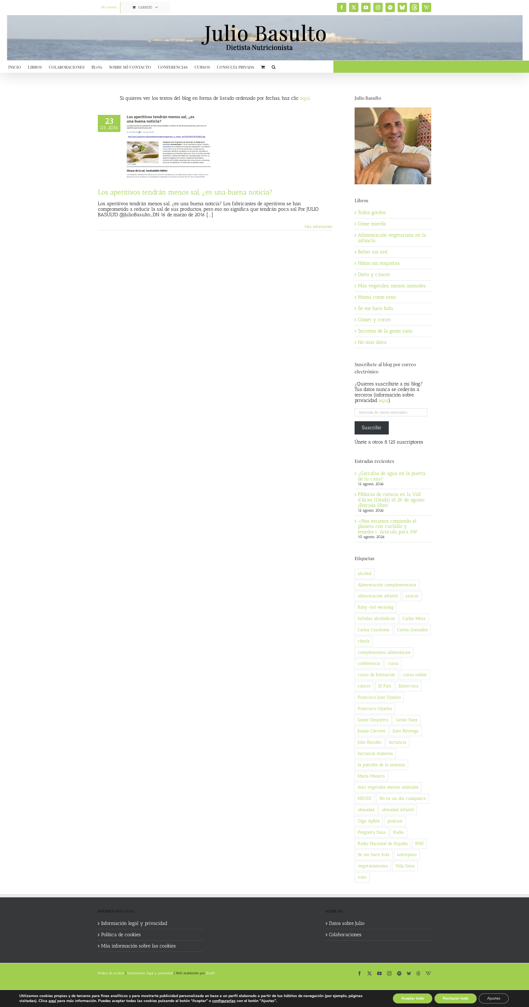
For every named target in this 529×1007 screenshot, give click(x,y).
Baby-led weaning (376, 607)
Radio (398, 832)
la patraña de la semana (381, 764)
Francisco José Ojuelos (379, 697)
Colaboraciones (345, 935)
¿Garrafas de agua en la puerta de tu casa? (392, 476)
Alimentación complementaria (387, 584)
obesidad (366, 809)
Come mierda (372, 224)
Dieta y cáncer (374, 274)
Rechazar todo (455, 998)
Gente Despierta (373, 719)
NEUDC (365, 798)
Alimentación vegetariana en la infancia (392, 238)
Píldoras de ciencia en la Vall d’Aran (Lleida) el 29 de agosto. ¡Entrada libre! (391, 499)
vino (362, 877)
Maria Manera (371, 776)
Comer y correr (374, 320)
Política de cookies (121, 935)
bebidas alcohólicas (376, 618)
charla (364, 641)
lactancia (397, 742)
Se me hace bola (375, 308)
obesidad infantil (398, 809)
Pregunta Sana (372, 832)
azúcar (412, 595)
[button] (274, 66)
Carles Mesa (414, 618)
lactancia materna (375, 753)
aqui (383, 400)
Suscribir (372, 428)
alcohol (364, 573)
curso (393, 663)
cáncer (364, 686)
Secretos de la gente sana (385, 331)
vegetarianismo (373, 865)
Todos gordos (372, 212)
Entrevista (409, 686)
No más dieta (372, 342)
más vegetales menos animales (388, 787)
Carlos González (412, 629)
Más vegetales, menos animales (392, 286)
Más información (319, 226)
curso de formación (376, 674)
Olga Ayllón (369, 821)
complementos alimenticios (384, 652)
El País (384, 686)
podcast (395, 821)
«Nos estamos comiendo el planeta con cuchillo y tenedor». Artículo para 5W (387, 526)
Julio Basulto (369, 742)
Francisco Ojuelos (375, 708)
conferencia (369, 663)
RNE (419, 843)
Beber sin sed (372, 252)
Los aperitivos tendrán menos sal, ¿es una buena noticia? (185, 192)
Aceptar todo (412, 998)
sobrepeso (407, 854)
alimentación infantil (378, 595)
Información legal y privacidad (134, 923)
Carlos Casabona (374, 629)
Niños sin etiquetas (379, 263)
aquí (305, 98)
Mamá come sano (377, 297)
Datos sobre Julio (347, 923)
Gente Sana (407, 719)
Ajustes (493, 998)
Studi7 (210, 973)
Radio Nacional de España (383, 843)
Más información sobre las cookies (138, 946)
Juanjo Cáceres (371, 730)
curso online (415, 674)
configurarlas (224, 1000)
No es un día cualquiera (402, 798)
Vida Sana (405, 865)
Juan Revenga (406, 730)
